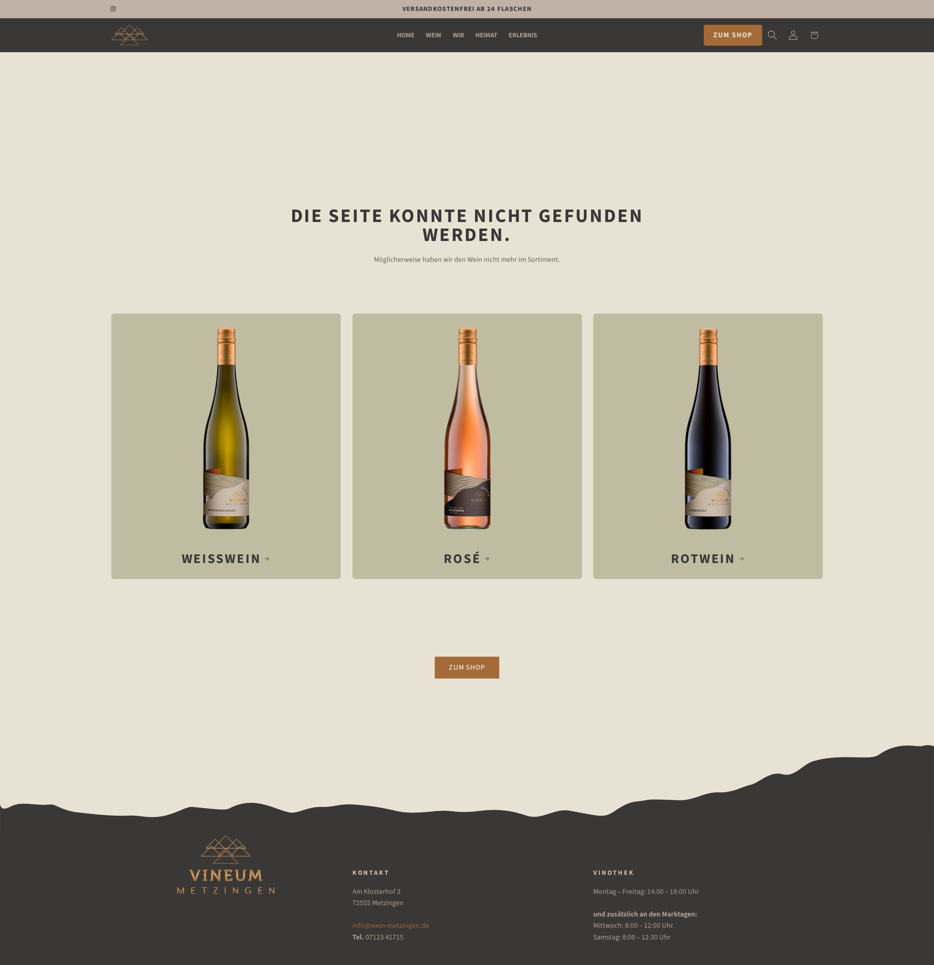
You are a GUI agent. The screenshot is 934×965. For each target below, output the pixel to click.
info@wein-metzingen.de (390, 926)
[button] (772, 35)
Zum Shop (467, 667)
